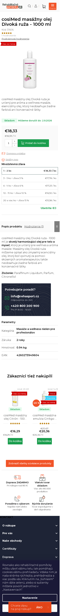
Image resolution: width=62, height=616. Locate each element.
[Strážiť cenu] (10, 160)
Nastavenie (30, 597)
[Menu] (52, 6)
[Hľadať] (29, 6)
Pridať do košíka (35, 143)
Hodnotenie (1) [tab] (34, 226)
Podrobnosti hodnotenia (15, 38)
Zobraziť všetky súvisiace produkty (29, 463)
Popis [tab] (5, 226)
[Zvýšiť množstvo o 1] (14, 141)
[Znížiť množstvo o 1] (14, 145)
